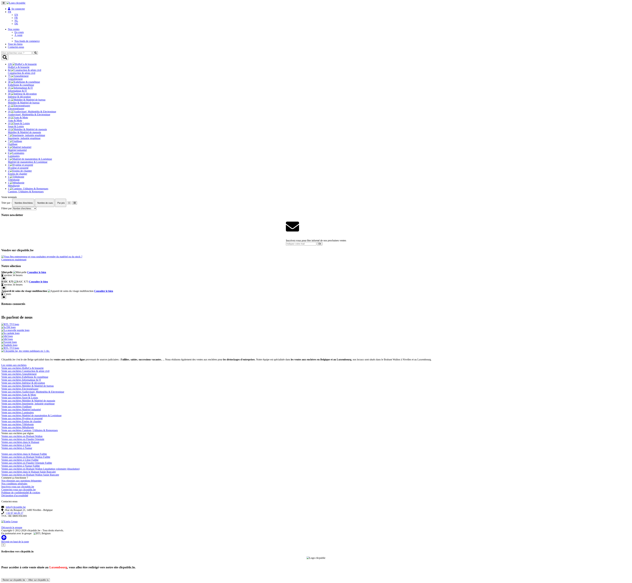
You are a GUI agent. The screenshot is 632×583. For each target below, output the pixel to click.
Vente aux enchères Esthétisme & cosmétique (24, 377)
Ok (319, 244)
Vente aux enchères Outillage (16, 406)
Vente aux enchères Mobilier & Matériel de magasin (28, 400)
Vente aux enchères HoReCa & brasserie (22, 368)
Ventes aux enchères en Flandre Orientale (22, 439)
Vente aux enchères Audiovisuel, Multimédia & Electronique (32, 391)
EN (16, 14)
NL (16, 20)
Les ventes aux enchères (13, 365)
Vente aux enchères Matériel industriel (21, 409)
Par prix (61, 203)
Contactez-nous (16, 47)
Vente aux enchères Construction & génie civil (25, 371)
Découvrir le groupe (11, 527)
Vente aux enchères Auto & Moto (18, 394)
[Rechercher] (35, 53)
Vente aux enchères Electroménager (19, 388)
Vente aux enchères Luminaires (17, 412)
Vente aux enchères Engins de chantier (21, 421)
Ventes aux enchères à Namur (16, 448)
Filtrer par (6, 208)
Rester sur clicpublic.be (14, 580)
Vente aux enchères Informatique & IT (21, 380)
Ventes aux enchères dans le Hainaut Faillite (24, 454)
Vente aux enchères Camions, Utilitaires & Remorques (29, 430)
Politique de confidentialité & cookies (20, 492)
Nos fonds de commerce (27, 41)
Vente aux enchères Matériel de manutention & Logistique (31, 415)
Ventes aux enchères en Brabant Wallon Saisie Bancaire (30, 474)
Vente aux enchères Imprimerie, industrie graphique (28, 403)
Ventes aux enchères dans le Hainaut (20, 442)
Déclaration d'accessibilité (14, 495)
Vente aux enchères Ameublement (19, 374)
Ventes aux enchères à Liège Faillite (20, 460)
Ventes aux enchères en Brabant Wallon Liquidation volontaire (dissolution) (40, 468)
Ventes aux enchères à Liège (16, 445)
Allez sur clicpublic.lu (38, 580)
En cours (19, 32)
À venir (18, 35)
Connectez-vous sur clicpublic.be (18, 489)
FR (16, 17)
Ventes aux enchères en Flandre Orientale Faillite (26, 462)
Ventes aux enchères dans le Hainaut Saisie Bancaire (28, 471)
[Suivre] (3, 278)
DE (16, 23)
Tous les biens (15, 44)
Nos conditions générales (14, 483)
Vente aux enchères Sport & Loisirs (19, 397)
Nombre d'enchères (23, 203)
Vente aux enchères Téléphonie (17, 424)
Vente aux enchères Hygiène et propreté (22, 418)
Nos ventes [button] (13, 29)
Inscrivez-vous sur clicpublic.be (17, 486)
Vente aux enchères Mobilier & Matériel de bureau (27, 385)
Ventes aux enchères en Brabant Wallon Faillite (25, 457)
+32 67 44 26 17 (14, 513)
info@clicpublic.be (16, 507)
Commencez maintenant (13, 259)
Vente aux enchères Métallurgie (17, 427)
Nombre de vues (45, 203)
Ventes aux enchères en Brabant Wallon (21, 436)
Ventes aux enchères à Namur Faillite (20, 465)
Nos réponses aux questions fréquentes (21, 480)
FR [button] (9, 11)
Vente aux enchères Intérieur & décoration (23, 382)
